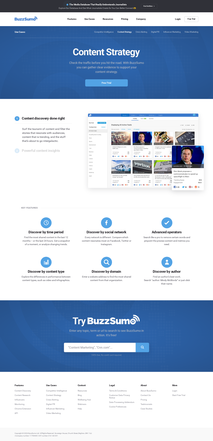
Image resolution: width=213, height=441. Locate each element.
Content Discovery (23, 391)
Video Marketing (53, 413)
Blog (80, 395)
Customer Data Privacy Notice (119, 396)
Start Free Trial (178, 395)
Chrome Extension (23, 409)
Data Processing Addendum (121, 402)
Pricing (144, 400)
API (16, 413)
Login (174, 391)
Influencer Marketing (55, 409)
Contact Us (146, 395)
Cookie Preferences (117, 407)
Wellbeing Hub (84, 400)
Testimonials (146, 404)
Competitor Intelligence (56, 391)
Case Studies (146, 409)
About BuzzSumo (148, 391)
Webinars (82, 404)
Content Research (22, 395)
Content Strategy (53, 395)
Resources (82, 391)
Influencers (19, 400)
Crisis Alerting (52, 400)
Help (80, 409)
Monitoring (19, 404)
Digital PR (50, 404)
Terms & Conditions (118, 391)
